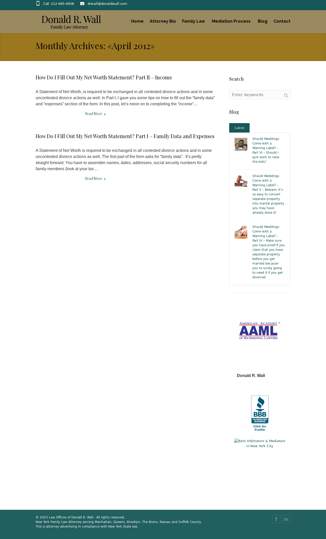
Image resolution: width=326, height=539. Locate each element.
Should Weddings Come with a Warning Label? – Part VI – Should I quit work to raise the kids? (265, 150)
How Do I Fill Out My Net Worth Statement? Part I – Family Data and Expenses (125, 136)
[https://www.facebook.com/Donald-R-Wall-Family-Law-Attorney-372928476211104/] (276, 519)
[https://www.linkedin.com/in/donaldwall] (286, 519)
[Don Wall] (71, 22)
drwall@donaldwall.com (107, 4)
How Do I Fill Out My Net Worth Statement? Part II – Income (104, 77)
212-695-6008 (62, 4)
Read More (93, 113)
